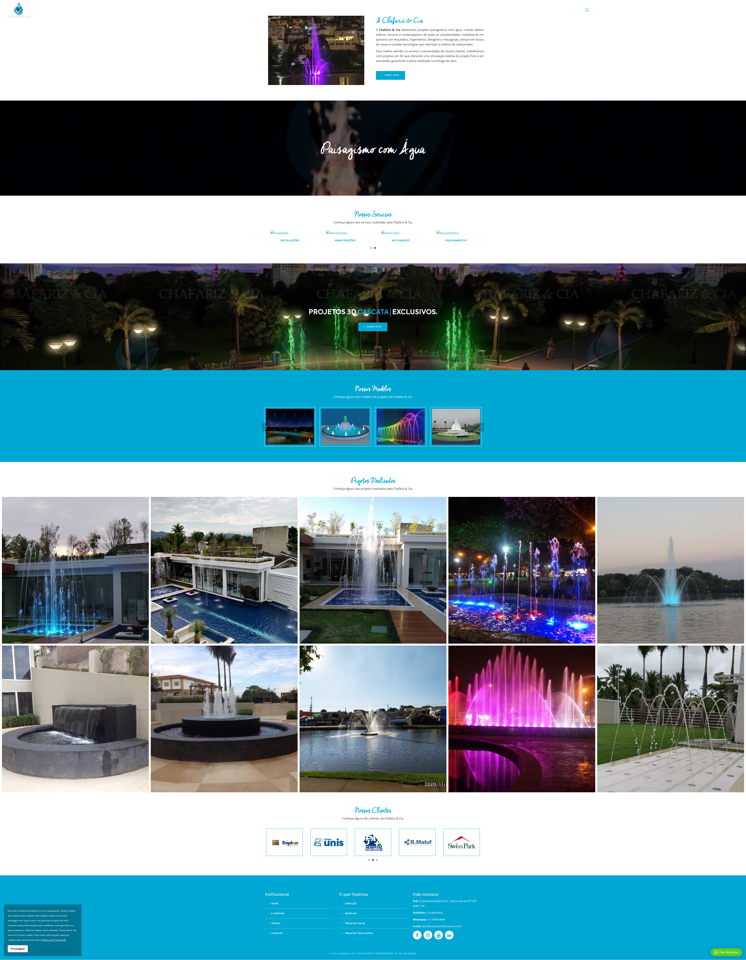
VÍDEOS (275, 923)
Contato (730, 10)
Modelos (675, 10)
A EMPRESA (277, 913)
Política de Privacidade (54, 940)
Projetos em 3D (695, 10)
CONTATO (276, 933)
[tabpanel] (456, 237)
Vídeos (646, 10)
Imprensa (715, 10)
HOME (274, 903)
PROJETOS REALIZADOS (358, 933)
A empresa (600, 10)
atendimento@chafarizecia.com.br (442, 926)
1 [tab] (371, 249)
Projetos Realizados (624, 10)
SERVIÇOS (350, 903)
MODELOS (350, 913)
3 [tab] (377, 861)
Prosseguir (18, 948)
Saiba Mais (391, 75)
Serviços (660, 10)
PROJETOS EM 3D (354, 923)
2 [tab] (375, 249)
